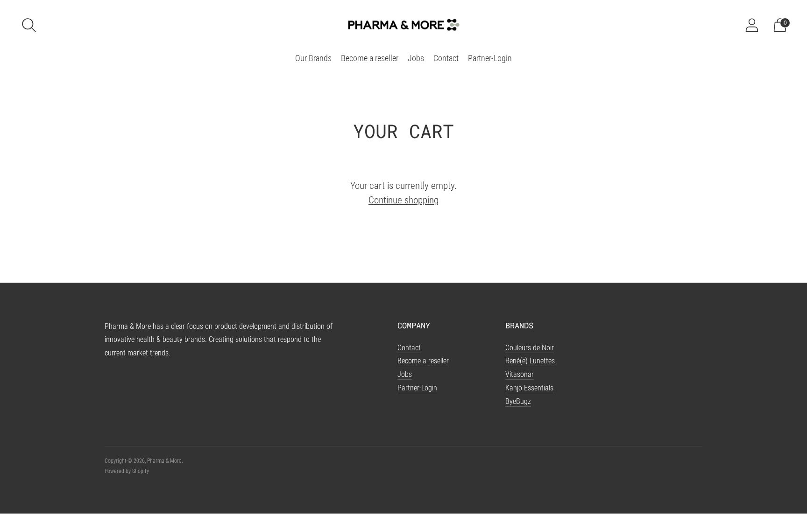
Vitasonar (519, 374)
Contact (446, 58)
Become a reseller (369, 58)
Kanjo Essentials (529, 387)
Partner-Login (490, 58)
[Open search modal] (29, 25)
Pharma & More (164, 461)
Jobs (416, 58)
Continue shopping (403, 200)
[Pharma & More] (403, 25)
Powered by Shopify (127, 471)
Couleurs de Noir (529, 347)
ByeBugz (518, 401)
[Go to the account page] (752, 25)
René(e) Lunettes (530, 360)
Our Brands (313, 58)
